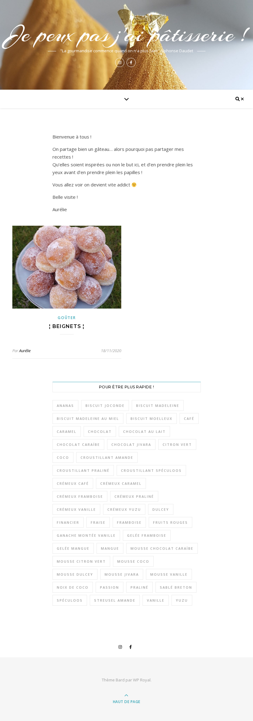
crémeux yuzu (124, 509)
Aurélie (25, 350)
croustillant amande (107, 457)
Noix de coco (73, 587)
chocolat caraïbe (78, 444)
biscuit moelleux (151, 418)
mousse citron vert (81, 561)
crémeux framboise (80, 496)
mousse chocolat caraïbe (162, 548)
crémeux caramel (121, 483)
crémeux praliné (134, 496)
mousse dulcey (75, 574)
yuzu (182, 600)
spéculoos (70, 600)
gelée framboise (146, 535)
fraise (98, 522)
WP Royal (142, 680)
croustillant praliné (83, 470)
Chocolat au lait (144, 431)
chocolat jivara (131, 444)
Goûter (67, 317)
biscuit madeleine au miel (88, 418)
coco (63, 457)
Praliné (139, 587)
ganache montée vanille (86, 535)
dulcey (160, 509)
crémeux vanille (76, 509)
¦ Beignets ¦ (67, 326)
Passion (109, 587)
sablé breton (176, 587)
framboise (129, 522)
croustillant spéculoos (151, 470)
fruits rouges (170, 522)
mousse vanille (169, 574)
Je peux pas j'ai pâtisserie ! (126, 34)
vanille (155, 600)
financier (68, 522)
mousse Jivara (122, 574)
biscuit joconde (105, 405)
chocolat (100, 431)
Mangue (110, 548)
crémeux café (73, 483)
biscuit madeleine (157, 405)
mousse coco (133, 561)
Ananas (65, 405)
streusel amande (114, 600)
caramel (67, 431)
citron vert (177, 444)
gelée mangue (73, 548)
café (189, 418)
